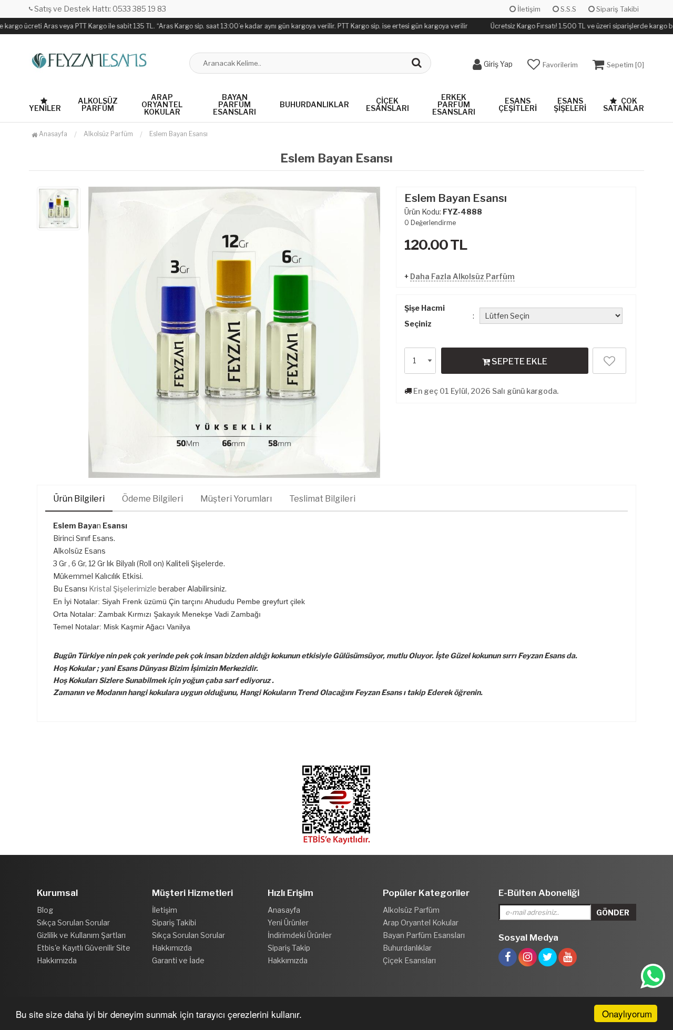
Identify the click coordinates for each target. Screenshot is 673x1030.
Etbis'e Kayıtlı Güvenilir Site (83, 947)
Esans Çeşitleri (517, 104)
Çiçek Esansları (387, 104)
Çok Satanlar (623, 104)
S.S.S (567, 9)
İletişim (528, 9)
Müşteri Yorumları (236, 499)
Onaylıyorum (627, 1013)
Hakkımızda (57, 960)
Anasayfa (52, 134)
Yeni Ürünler (288, 922)
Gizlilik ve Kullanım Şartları (81, 935)
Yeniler (45, 108)
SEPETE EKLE (518, 361)
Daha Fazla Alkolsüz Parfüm (462, 276)
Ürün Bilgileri (79, 499)
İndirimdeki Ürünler (300, 935)
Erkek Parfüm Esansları (453, 104)
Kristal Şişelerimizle (123, 588)
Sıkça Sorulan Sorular (73, 922)
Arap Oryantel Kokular (161, 104)
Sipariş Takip (289, 947)
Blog (45, 909)
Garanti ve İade (178, 960)
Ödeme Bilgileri (152, 499)
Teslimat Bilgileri (322, 499)
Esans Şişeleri (570, 104)
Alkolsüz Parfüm (98, 104)
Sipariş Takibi (617, 9)
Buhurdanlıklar (314, 104)
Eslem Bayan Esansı (178, 134)
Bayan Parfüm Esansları (234, 104)
